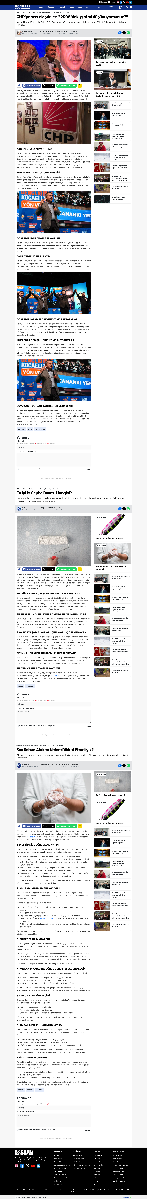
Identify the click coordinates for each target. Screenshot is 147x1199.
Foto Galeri (80, 1155)
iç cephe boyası (56, 676)
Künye (56, 1155)
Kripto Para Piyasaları (120, 1165)
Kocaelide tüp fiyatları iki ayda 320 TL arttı (120, 125)
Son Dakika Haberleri (83, 1165)
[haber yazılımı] (127, 1197)
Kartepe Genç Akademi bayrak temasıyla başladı (120, 167)
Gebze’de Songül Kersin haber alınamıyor (120, 146)
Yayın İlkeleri (58, 1171)
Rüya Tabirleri (98, 1168)
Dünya (96, 1181)
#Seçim (20, 1090)
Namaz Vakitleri (118, 1171)
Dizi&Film (97, 1171)
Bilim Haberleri (99, 1162)
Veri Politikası (59, 1184)
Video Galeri (80, 1159)
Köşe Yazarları (80, 1162)
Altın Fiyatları (117, 1159)
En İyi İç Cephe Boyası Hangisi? (110, 795)
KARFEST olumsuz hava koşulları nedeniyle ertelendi (120, 157)
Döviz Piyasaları (118, 1162)
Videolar (113, 2)
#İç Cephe (30, 686)
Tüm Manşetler (81, 1168)
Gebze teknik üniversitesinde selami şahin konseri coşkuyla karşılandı (120, 178)
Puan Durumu (118, 1175)
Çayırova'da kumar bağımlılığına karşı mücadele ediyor (118, 136)
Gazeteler (104, 2)
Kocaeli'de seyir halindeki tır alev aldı (120, 188)
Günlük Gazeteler (119, 1181)
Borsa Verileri (117, 1155)
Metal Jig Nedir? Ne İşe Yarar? (110, 538)
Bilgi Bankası (34, 489)
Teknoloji (97, 1175)
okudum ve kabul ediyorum (37, 469)
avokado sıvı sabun (48, 918)
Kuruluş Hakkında (60, 1168)
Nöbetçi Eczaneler (119, 1178)
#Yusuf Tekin (40, 429)
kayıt (47, 443)
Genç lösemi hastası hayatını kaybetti (118, 114)
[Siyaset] (112, 48)
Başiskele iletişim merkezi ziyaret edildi (121, 104)
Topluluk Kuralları (60, 1175)
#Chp (30, 429)
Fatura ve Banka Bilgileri (62, 1165)
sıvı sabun (31, 837)
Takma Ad (20, 441)
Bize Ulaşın (58, 1159)
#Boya (20, 686)
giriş (36, 443)
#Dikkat (39, 1090)
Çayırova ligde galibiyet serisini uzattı (120, 630)
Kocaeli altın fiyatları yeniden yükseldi (119, 198)
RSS (18, 1197)
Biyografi (97, 1159)
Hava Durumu (118, 1168)
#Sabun (30, 1090)
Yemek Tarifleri (99, 1165)
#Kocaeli (21, 429)
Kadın (95, 1184)
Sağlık (96, 1178)
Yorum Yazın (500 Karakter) (26, 451)
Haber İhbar (58, 1162)
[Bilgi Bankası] (112, 525)
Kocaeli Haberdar (23, 13)
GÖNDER (88, 470)
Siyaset (33, 13)
